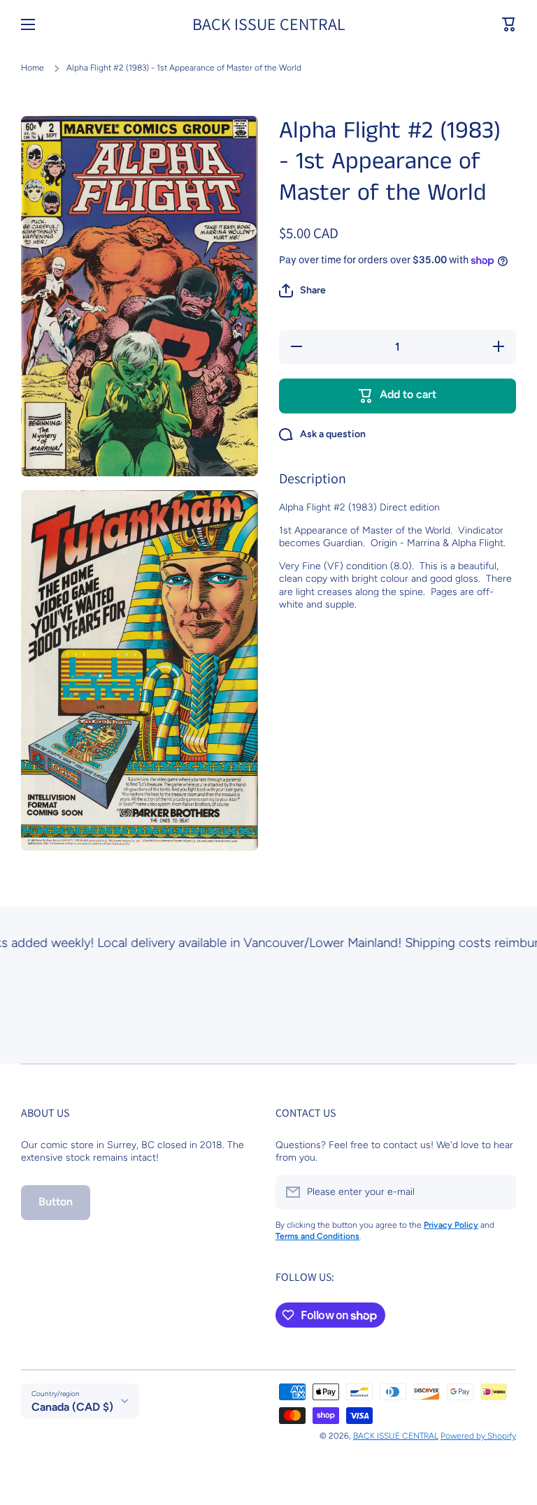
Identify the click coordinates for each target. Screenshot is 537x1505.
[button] (509, 24)
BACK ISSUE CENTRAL (395, 1436)
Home (32, 68)
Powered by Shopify (478, 1436)
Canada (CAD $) (72, 1407)
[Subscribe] (498, 1192)
